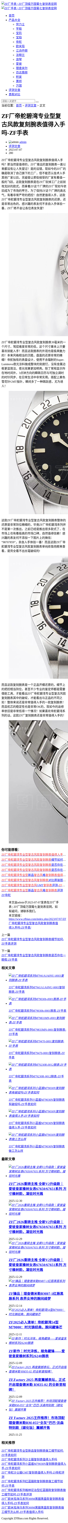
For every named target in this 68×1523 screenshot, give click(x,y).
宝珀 (19, 37)
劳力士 (20, 24)
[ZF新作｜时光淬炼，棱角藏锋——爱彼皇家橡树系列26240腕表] (38, 1342)
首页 (12, 15)
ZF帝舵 (6, 895)
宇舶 (19, 28)
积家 (19, 76)
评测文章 (14, 90)
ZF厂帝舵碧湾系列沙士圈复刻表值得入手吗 (29, 1459)
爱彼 (19, 63)
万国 (19, 85)
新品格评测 (32, 890)
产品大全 (14, 20)
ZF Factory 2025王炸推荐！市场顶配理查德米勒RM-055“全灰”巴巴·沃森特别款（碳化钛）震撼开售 (37, 1423)
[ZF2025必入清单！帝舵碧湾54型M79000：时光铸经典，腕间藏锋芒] (38, 1314)
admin (22, 142)
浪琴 (19, 59)
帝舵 (19, 41)
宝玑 (19, 33)
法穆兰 (20, 55)
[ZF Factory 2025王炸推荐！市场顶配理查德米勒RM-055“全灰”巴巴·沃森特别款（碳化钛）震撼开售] (38, 1409)
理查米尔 (22, 68)
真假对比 (14, 94)
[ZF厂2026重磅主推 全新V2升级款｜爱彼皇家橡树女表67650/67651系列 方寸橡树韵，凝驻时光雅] (38, 1175)
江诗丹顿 (22, 50)
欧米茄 (20, 46)
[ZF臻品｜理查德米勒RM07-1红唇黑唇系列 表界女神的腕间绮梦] (38, 1285)
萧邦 (19, 81)
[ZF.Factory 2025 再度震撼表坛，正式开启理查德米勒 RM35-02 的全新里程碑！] (38, 1371)
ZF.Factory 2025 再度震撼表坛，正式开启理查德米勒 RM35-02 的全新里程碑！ (37, 1384)
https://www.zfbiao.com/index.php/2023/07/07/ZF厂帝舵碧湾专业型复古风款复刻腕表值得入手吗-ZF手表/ (37, 923)
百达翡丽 (22, 72)
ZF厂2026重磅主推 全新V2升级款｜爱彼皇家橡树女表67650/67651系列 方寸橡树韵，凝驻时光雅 (38, 1189)
